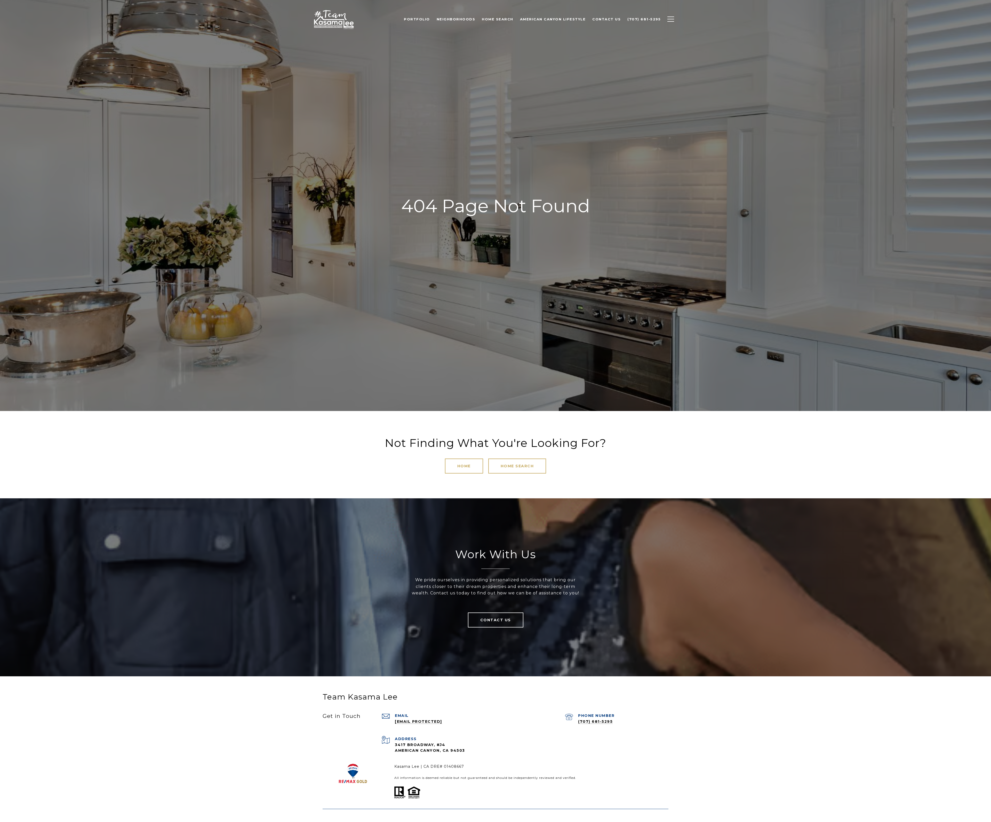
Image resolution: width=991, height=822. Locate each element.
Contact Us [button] (495, 620)
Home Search (517, 466)
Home (464, 466)
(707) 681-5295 (595, 721)
